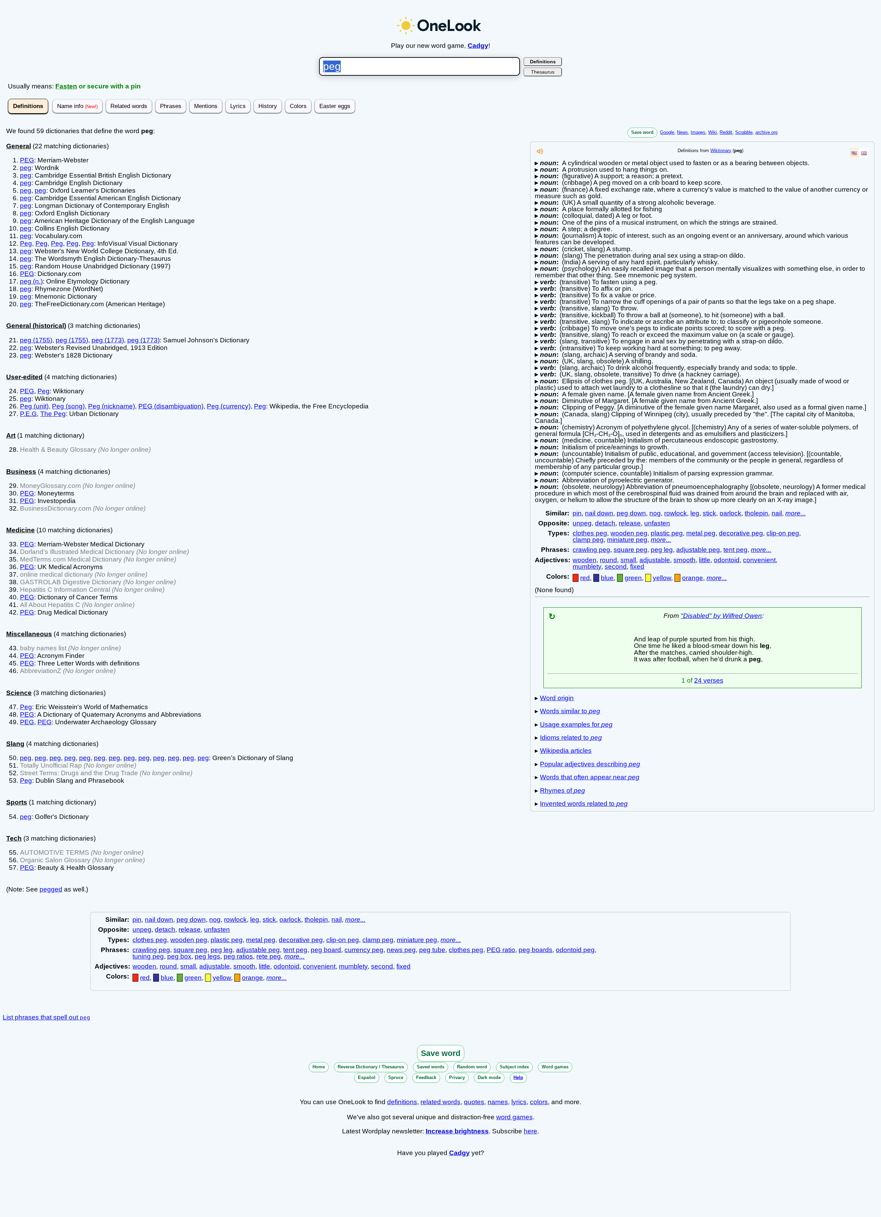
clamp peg (588, 539)
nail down (599, 513)
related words (440, 1102)
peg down (631, 513)
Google (667, 132)
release (630, 523)
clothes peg (590, 533)
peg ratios (238, 956)
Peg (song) (68, 406)
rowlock (675, 513)
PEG (27, 160)
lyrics (519, 1102)
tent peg (735, 549)
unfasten (657, 523)
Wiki (712, 132)
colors (539, 1102)
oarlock (730, 513)
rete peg (268, 956)
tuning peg (148, 956)
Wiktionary (720, 150)
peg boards (535, 949)
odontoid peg (575, 949)
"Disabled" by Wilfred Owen (721, 615)
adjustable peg (698, 549)
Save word (642, 132)
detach (605, 523)
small (628, 560)
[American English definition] (854, 153)
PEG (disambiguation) (170, 406)
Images (698, 132)
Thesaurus (542, 72)
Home (318, 1066)
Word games (555, 1066)
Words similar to (570, 711)
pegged (51, 889)
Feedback (426, 1077)
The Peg (53, 413)
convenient (759, 560)
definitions (402, 1102)
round (608, 560)
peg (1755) (36, 340)
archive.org (766, 132)
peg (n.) (31, 281)
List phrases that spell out (46, 1017)
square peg (630, 549)
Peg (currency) (229, 406)
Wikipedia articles (566, 750)
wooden (584, 560)
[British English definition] (864, 153)
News (682, 132)
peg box (179, 956)
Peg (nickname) (111, 406)
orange (692, 577)
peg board (326, 949)
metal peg (700, 533)
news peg (401, 949)
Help (518, 1077)
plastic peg (667, 533)
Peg (26, 243)
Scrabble (744, 132)
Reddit (726, 132)
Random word (472, 1066)
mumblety (587, 566)
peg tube (432, 949)
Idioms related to (571, 737)
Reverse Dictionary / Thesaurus (371, 1066)
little (704, 560)
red (585, 577)
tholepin (756, 513)
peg (25, 167)
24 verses (708, 680)
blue (607, 577)
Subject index (514, 1066)
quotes (474, 1102)
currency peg (363, 949)
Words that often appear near (589, 777)
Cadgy (478, 45)
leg (694, 513)
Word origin (557, 698)
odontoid (727, 560)
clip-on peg (782, 533)
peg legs (207, 956)
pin (577, 513)
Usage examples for (576, 724)
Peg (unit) (34, 406)
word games (514, 1117)
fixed (637, 566)
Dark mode (489, 1077)
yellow (662, 577)
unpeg (582, 523)
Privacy (457, 1077)
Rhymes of (562, 790)
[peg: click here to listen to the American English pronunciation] (540, 153)
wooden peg (629, 533)
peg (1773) (108, 340)
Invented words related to (584, 803)
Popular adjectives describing (590, 764)
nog (655, 513)
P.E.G (28, 413)
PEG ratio (501, 949)
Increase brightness (457, 1131)
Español (366, 1077)
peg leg (662, 549)
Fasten (66, 86)
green (633, 577)
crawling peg (591, 549)
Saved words (430, 1066)
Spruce (395, 1077)
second (616, 566)
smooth (684, 560)
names (498, 1102)
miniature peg (627, 539)
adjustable (654, 560)
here (530, 1131)
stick (709, 513)
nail (777, 513)
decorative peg (741, 533)
